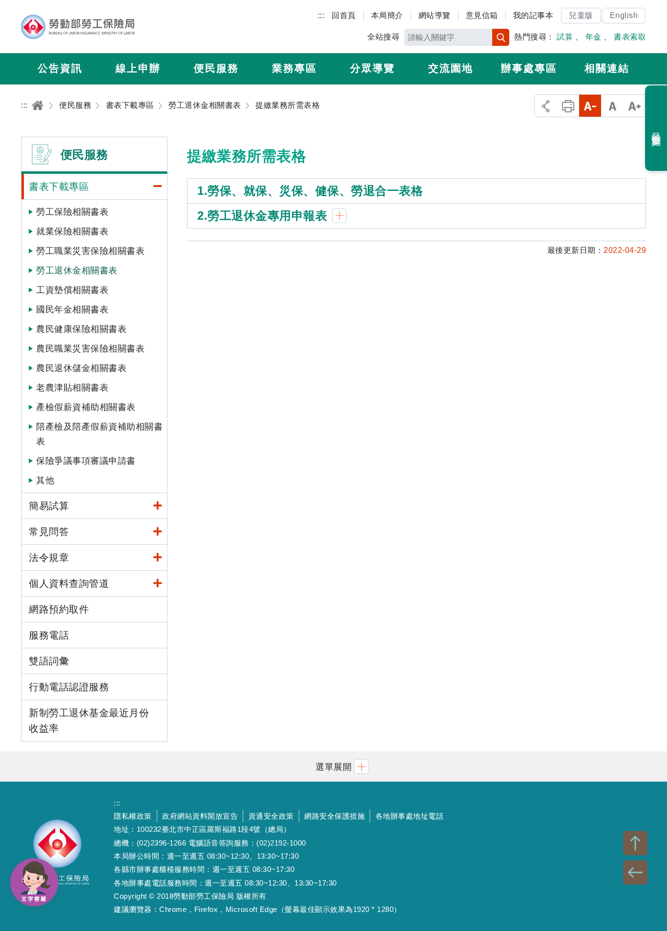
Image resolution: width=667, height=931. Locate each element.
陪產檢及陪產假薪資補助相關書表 (99, 434)
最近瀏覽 (656, 128)
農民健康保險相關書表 (81, 329)
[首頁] (37, 105)
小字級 (590, 106)
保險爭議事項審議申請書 (86, 461)
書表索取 (630, 37)
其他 (45, 480)
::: (321, 15)
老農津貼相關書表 (72, 388)
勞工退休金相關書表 (77, 270)
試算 (565, 37)
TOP (635, 843)
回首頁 (344, 15)
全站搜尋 (383, 37)
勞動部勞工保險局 (78, 27)
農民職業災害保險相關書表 (90, 348)
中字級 (613, 106)
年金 (593, 37)
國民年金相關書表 (72, 309)
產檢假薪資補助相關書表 (86, 407)
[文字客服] (34, 882)
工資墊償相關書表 (72, 290)
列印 (568, 106)
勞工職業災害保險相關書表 (90, 251)
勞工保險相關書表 (72, 212)
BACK (635, 872)
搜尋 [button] (500, 37)
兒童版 (581, 15)
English (624, 15)
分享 (546, 106)
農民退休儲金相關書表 (81, 368)
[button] (333, 766)
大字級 (635, 106)
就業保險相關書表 (72, 231)
